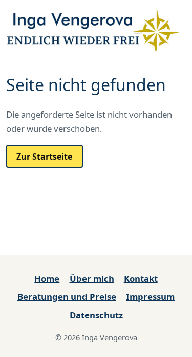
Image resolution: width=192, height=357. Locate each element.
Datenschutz (96, 315)
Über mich (92, 278)
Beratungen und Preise (66, 296)
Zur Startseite (44, 156)
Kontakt (141, 278)
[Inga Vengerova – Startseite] (96, 27)
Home (46, 278)
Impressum (150, 296)
